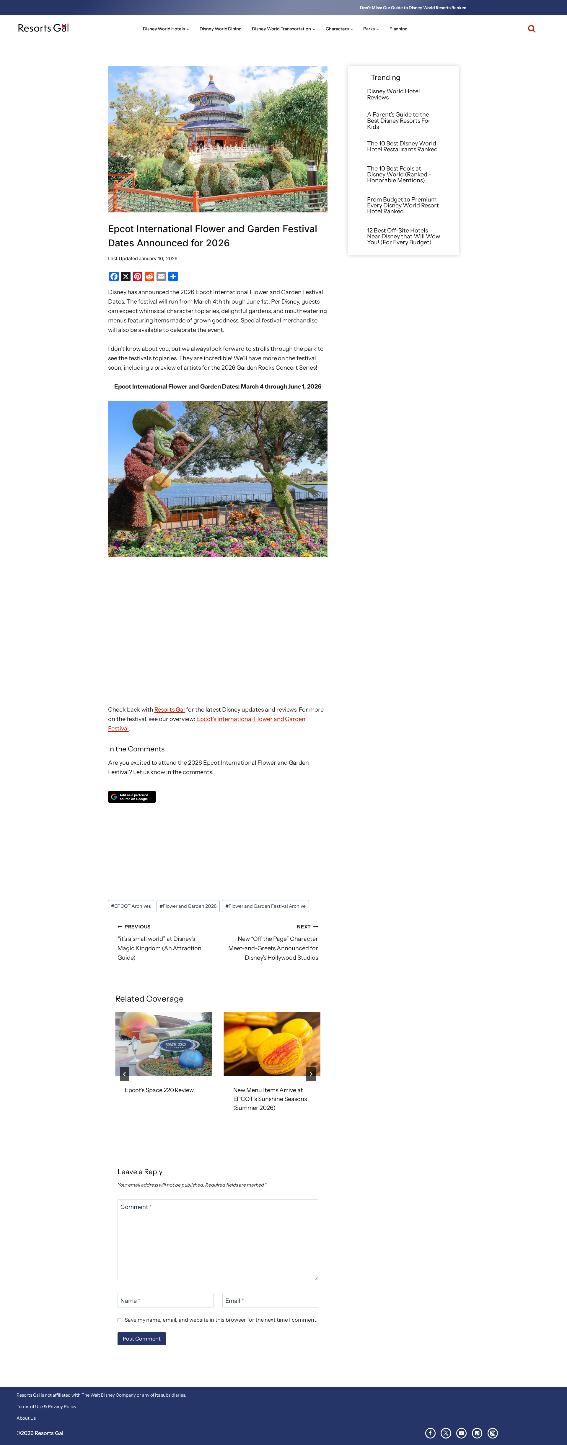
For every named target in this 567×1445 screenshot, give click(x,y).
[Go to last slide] (124, 1074)
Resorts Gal (169, 709)
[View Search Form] (529, 29)
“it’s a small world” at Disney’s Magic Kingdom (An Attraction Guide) (159, 942)
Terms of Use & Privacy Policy (46, 1406)
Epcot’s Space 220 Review (159, 1090)
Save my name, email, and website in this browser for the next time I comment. (221, 1320)
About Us (26, 1418)
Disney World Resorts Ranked (438, 7)
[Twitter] (446, 1433)
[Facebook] (430, 1433)
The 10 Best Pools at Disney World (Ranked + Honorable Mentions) (399, 174)
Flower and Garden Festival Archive (265, 906)
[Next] (311, 1074)
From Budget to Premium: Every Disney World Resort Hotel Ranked (403, 205)
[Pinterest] (477, 1433)
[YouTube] (461, 1433)
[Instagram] (493, 1433)
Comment (136, 1206)
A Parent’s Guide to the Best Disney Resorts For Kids (399, 121)
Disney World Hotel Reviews (393, 94)
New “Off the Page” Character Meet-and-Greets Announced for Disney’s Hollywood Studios (273, 942)
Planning (399, 29)
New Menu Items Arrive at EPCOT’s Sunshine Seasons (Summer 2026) (270, 1099)
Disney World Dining (221, 29)
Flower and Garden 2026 (188, 906)
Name (130, 1300)
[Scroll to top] (551, 1421)
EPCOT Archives (131, 906)
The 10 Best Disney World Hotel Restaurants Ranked (402, 146)
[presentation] (163, 1044)
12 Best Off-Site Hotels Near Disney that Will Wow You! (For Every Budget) (403, 236)
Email (234, 1300)
